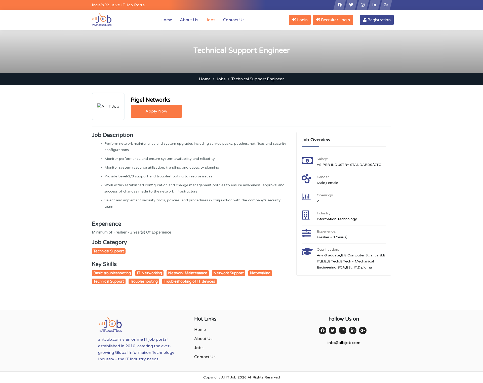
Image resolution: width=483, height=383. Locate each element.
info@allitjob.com (344, 342)
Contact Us (234, 19)
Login (302, 19)
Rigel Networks (151, 100)
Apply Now (156, 111)
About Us (189, 19)
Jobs (210, 19)
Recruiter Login (335, 19)
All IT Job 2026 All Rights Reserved (250, 377)
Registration (379, 19)
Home (167, 19)
